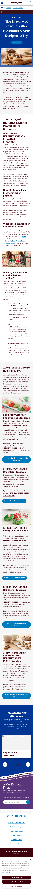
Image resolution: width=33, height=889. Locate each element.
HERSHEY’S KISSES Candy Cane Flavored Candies (14, 542)
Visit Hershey (16, 835)
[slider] (16, 752)
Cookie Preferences (16, 886)
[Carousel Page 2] (16, 765)
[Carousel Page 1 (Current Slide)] (14, 765)
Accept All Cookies (16, 877)
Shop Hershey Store (16, 831)
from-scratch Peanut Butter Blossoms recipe (14, 239)
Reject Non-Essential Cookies (17, 882)
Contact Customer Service (16, 823)
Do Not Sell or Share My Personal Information (16, 853)
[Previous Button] (5, 764)
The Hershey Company (16, 827)
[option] (16, 747)
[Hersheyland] (2, 7)
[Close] (30, 859)
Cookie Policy (6, 872)
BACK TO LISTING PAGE (8, 12)
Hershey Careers (16, 839)
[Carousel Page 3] (18, 765)
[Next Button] (28, 764)
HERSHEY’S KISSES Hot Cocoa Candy (16, 602)
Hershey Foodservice (16, 844)
